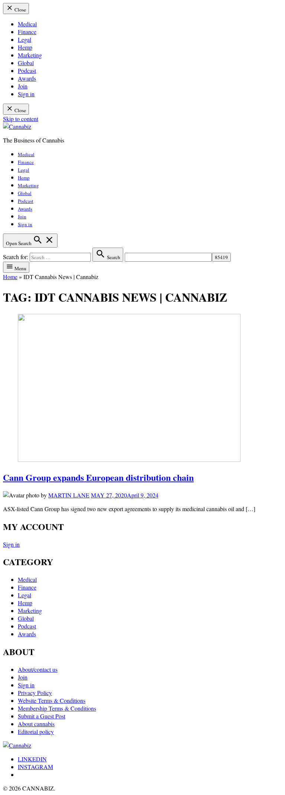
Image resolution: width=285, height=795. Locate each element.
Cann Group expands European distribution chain (98, 477)
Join (22, 86)
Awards (27, 78)
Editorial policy (36, 731)
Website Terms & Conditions (51, 700)
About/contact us (38, 669)
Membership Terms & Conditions (57, 708)
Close (19, 9)
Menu (19, 268)
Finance (27, 32)
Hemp (25, 47)
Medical (27, 24)
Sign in (26, 94)
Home (10, 277)
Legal (24, 39)
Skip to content (20, 119)
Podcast (27, 70)
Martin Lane (68, 495)
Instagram (35, 767)
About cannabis (36, 724)
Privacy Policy (35, 693)
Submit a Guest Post (41, 716)
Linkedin (32, 759)
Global (26, 63)
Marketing (30, 55)
